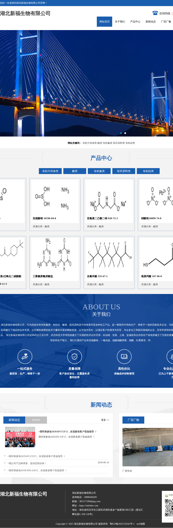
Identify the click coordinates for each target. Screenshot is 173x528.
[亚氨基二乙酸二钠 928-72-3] (88, 214)
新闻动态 (151, 21)
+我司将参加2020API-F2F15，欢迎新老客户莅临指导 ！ (68, 431)
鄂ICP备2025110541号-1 (122, 524)
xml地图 (141, 524)
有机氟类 (107, 143)
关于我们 (120, 21)
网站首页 (105, 21)
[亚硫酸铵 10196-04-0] (34, 214)
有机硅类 (130, 143)
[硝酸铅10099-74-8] (143, 214)
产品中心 (135, 21)
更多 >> (105, 420)
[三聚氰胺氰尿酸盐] (34, 272)
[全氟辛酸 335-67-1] (88, 272)
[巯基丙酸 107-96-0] (143, 272)
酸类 (99, 143)
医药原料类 (119, 143)
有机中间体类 (90, 143)
